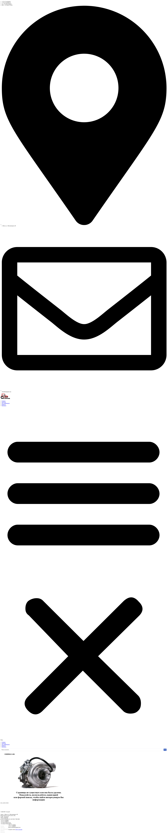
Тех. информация (6, 403)
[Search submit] (165, 750)
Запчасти (4, 402)
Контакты (4, 405)
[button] (83, 574)
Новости (4, 404)
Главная (3, 400)
